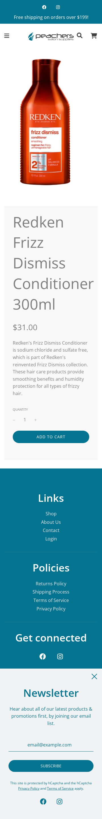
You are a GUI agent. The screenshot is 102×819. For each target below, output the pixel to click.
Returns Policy (51, 584)
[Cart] (94, 36)
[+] (35, 420)
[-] (14, 420)
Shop (51, 514)
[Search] (80, 36)
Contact (51, 530)
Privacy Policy (51, 609)
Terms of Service (51, 600)
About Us (51, 522)
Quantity (20, 409)
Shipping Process (51, 592)
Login (51, 539)
